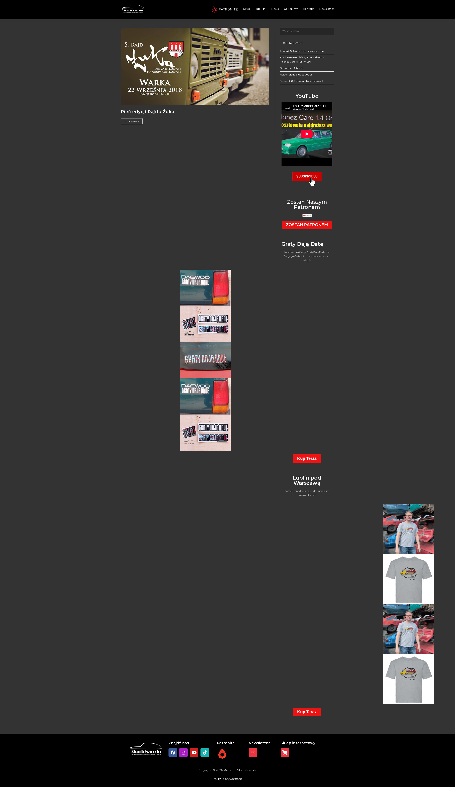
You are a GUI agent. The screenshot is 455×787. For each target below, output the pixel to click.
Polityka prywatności (227, 779)
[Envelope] (253, 752)
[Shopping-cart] (285, 752)
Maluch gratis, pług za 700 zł (296, 74)
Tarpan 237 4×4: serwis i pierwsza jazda (302, 51)
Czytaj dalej (133, 120)
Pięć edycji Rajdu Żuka (147, 111)
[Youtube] (194, 752)
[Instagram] (183, 752)
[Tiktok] (204, 752)
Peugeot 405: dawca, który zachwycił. (301, 81)
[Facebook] (172, 752)
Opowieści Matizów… (292, 68)
